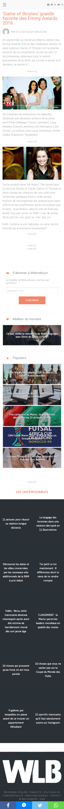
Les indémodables (32, 491)
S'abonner (32, 300)
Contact (55, 795)
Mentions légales (36, 795)
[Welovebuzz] (15, 4)
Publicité (35, 792)
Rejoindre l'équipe (16, 792)
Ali (17, 31)
